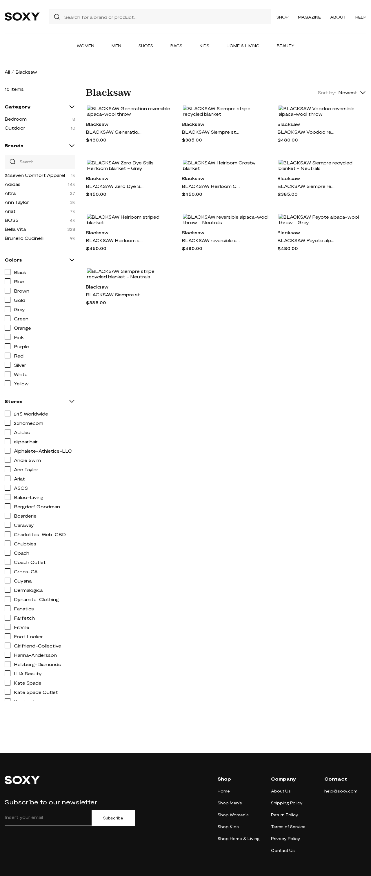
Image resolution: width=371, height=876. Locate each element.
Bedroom (16, 118)
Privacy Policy (285, 838)
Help (360, 16)
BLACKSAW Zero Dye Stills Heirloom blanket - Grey (115, 186)
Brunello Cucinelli (24, 238)
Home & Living (243, 45)
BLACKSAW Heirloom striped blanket (115, 240)
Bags (176, 45)
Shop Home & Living (239, 838)
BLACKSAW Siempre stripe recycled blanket (211, 132)
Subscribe (113, 818)
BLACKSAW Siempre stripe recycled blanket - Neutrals (115, 294)
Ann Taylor (17, 202)
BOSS (12, 220)
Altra (10, 193)
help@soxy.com (340, 790)
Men (116, 45)
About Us (281, 790)
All (7, 72)
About (338, 16)
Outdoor (15, 127)
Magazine (309, 16)
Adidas (13, 184)
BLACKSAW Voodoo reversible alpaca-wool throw (306, 132)
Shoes (146, 45)
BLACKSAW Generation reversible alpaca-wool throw (115, 132)
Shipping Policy (287, 802)
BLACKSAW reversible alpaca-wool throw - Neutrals (211, 240)
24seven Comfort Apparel (35, 175)
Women (85, 45)
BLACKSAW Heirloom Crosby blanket (211, 186)
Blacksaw (97, 124)
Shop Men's (230, 802)
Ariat (10, 211)
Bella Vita (15, 229)
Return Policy (284, 814)
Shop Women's (233, 814)
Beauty (285, 45)
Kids (204, 45)
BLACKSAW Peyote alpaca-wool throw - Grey (306, 240)
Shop (283, 16)
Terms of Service (288, 826)
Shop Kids (228, 826)
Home (224, 790)
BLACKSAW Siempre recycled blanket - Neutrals (306, 186)
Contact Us (283, 850)
